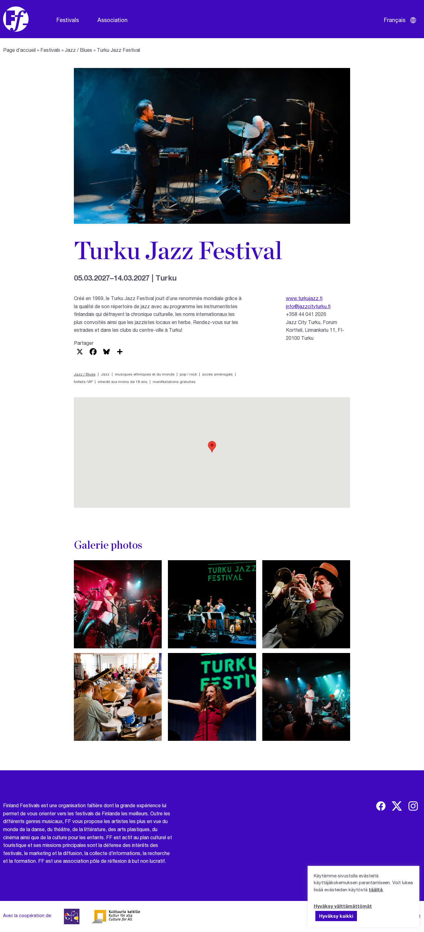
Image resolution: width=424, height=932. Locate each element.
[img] (381, 806)
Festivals (67, 19)
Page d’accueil (19, 50)
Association (112, 19)
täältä (376, 889)
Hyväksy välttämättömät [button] (343, 906)
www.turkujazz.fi (304, 298)
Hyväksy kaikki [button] (336, 916)
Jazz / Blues (78, 50)
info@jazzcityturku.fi (308, 306)
